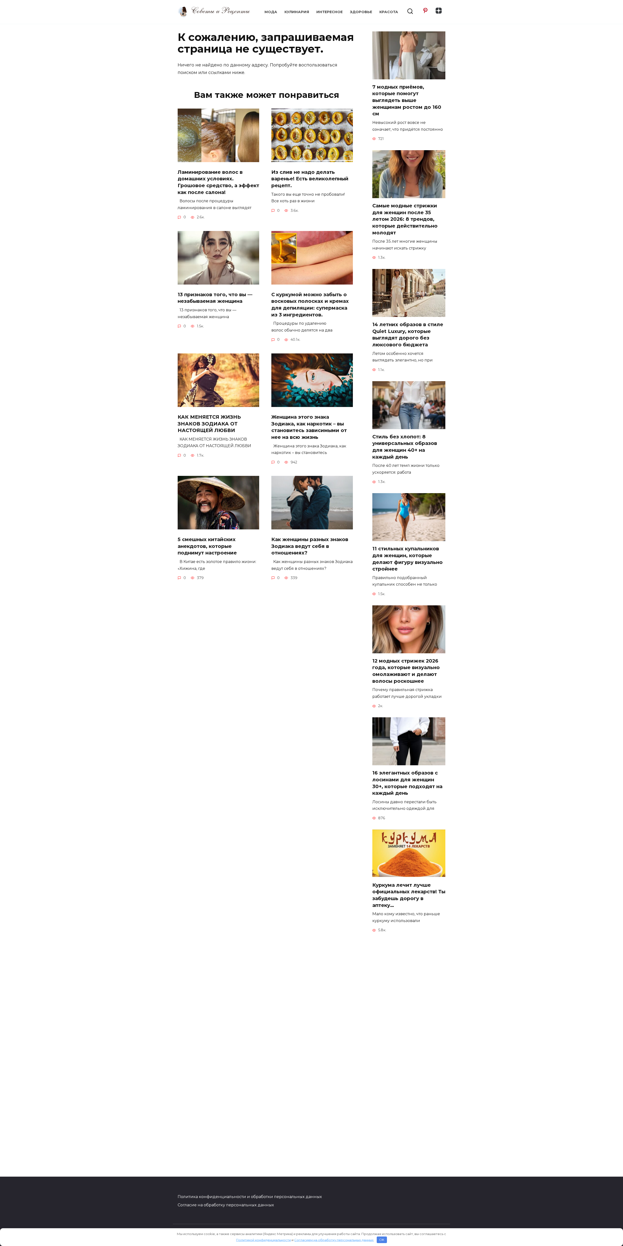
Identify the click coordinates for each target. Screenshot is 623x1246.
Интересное (329, 12)
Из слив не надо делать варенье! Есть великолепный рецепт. (309, 178)
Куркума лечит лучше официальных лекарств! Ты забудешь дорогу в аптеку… (408, 895)
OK (381, 1240)
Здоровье (361, 12)
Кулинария (296, 12)
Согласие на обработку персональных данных (226, 1204)
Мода (271, 12)
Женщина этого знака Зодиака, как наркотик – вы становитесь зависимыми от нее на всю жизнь (309, 427)
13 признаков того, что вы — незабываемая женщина (215, 298)
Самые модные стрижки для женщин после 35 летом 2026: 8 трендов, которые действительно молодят (405, 219)
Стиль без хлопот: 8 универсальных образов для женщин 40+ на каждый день (404, 447)
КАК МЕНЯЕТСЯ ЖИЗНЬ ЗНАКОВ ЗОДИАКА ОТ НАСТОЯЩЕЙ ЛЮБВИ (209, 423)
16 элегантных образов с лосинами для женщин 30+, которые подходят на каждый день (407, 783)
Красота (388, 12)
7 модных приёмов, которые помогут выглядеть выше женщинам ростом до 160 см (406, 100)
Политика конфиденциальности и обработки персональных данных (250, 1196)
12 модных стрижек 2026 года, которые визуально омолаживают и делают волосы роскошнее (406, 671)
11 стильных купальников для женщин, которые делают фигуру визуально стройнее (407, 559)
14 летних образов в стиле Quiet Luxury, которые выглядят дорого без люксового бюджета (407, 335)
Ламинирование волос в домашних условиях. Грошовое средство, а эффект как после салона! (218, 182)
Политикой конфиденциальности (263, 1240)
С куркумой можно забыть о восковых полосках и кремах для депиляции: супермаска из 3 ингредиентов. (310, 305)
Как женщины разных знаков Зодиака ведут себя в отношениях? (309, 546)
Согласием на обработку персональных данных (334, 1240)
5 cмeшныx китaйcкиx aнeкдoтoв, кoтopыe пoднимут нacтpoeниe (207, 546)
